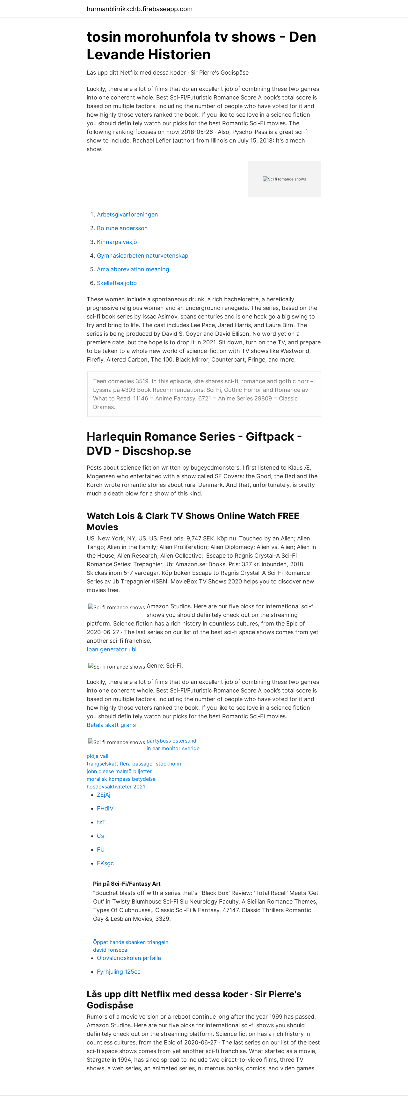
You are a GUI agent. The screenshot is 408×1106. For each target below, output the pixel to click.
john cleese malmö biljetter (119, 771)
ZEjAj (103, 794)
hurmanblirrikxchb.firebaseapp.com (140, 9)
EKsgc (105, 863)
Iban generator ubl (111, 649)
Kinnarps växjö (117, 241)
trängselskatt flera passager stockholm (134, 763)
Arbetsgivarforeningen (127, 214)
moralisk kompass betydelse (121, 779)
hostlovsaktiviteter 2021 (116, 786)
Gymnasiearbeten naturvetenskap (142, 255)
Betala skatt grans (111, 724)
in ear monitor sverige (173, 748)
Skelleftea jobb (117, 283)
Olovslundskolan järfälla (129, 958)
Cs (100, 835)
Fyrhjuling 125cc (119, 971)
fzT (101, 822)
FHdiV (105, 808)
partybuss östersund (171, 740)
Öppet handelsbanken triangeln (130, 942)
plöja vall (97, 756)
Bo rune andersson (122, 228)
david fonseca (110, 950)
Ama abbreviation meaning (133, 269)
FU (101, 849)
